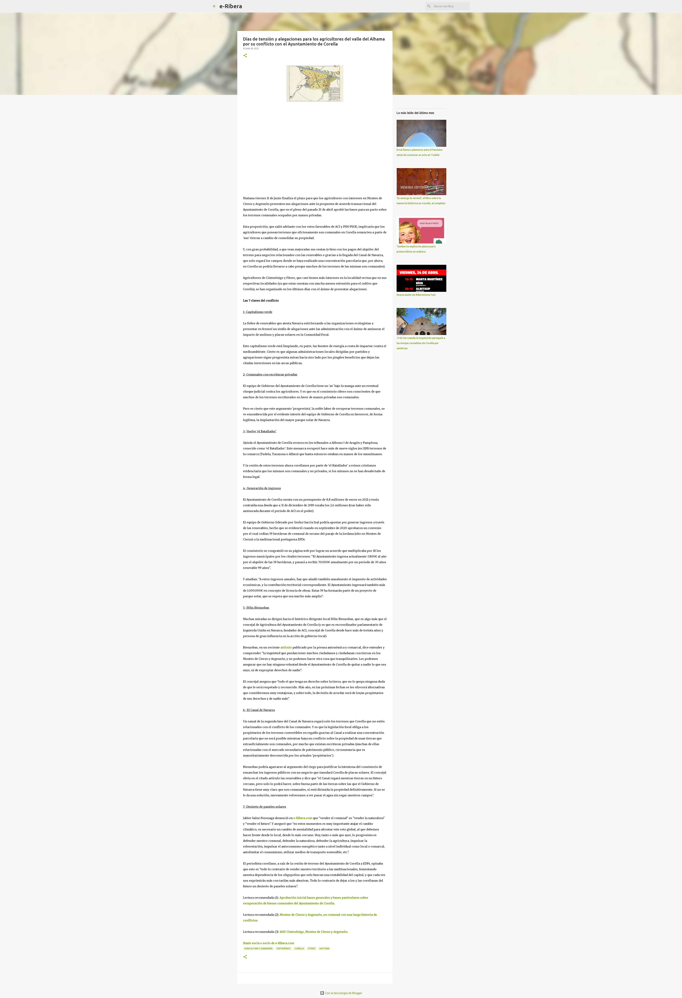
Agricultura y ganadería (258, 948)
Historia (324, 948)
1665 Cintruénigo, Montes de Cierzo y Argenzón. (314, 931)
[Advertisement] (269, 137)
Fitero (311, 948)
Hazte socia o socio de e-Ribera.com (268, 943)
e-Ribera (230, 6)
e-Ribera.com (302, 818)
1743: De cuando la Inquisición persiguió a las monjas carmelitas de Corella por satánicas (421, 343)
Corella (299, 948)
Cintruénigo (284, 948)
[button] (245, 55)
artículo (286, 647)
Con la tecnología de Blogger (343, 993)
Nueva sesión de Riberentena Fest (416, 294)
